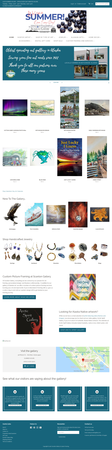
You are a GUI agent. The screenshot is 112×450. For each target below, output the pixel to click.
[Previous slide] (50, 83)
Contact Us (5, 431)
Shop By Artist (24, 37)
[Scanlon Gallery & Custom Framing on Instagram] (37, 428)
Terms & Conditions (7, 441)
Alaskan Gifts (77, 37)
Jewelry (62, 37)
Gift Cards (5, 435)
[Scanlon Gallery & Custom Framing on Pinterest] (34, 428)
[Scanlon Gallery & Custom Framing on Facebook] (31, 428)
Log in (72, 3)
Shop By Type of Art (45, 37)
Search (4, 427)
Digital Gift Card (42, 41)
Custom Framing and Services (79, 41)
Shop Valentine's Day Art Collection (13, 191)
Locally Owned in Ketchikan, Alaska (81, 63)
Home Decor (94, 37)
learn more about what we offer (19, 297)
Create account (81, 3)
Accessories (24, 41)
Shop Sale (58, 41)
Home (11, 37)
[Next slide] (62, 83)
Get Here (30, 366)
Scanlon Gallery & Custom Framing (60, 446)
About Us (5, 429)
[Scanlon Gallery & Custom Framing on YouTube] (41, 428)
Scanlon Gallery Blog (8, 437)
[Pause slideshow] (109, 83)
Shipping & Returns (7, 439)
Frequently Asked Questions (9, 433)
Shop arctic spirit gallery (72, 330)
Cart (92, 3)
